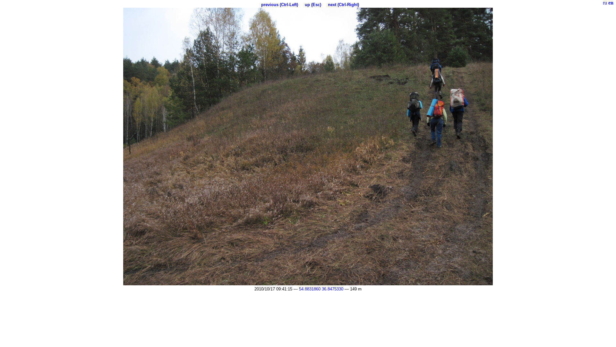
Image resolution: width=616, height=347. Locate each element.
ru (605, 2)
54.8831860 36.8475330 (321, 289)
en (610, 2)
